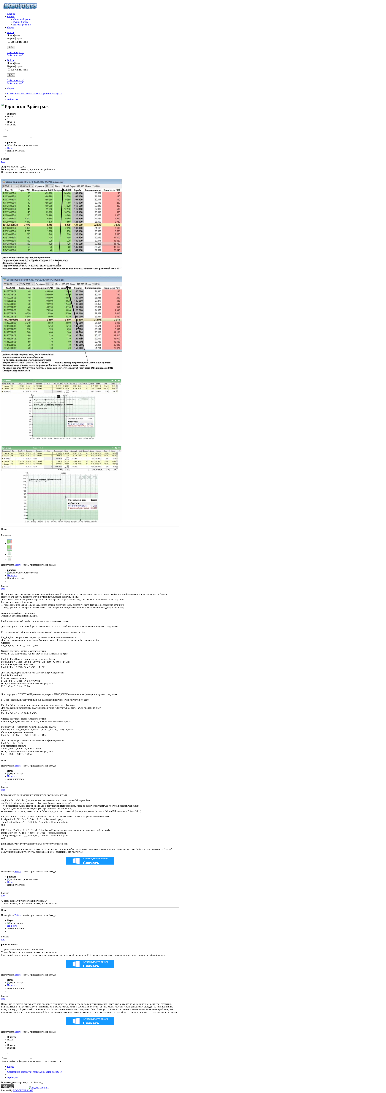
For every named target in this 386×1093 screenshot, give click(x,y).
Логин (10, 35)
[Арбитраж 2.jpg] (61, 371)
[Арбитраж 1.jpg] (61, 269)
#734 (3, 162)
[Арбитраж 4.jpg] (61, 522)
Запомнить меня (19, 42)
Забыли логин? (15, 55)
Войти (11, 47)
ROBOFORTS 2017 (23, 1090)
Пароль (11, 38)
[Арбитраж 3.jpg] (61, 439)
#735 (3, 589)
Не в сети (12, 148)
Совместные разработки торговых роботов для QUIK (34, 93)
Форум (10, 88)
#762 (3, 999)
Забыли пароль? (15, 52)
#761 (3, 939)
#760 (3, 896)
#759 (3, 790)
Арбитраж (12, 99)
